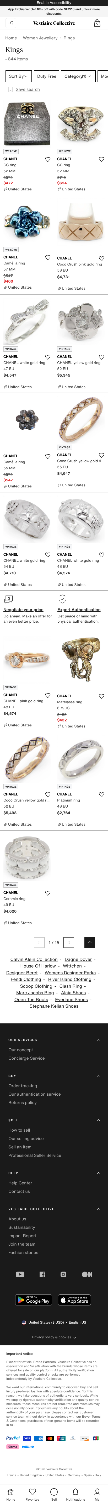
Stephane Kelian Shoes (54, 1006)
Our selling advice (26, 1138)
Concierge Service (26, 1058)
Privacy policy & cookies (51, 1337)
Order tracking (22, 1086)
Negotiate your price (23, 609)
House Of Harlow (38, 966)
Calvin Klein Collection (34, 959)
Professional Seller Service (34, 1155)
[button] (97, 23)
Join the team (21, 1244)
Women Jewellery (40, 38)
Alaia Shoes (73, 993)
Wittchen (72, 966)
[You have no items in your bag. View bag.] (97, 23)
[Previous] (39, 942)
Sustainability (21, 1227)
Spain (88, 1475)
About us (17, 1219)
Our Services (22, 1040)
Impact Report (22, 1235)
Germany (74, 1475)
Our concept (20, 1050)
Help (13, 1173)
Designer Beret (22, 973)
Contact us (19, 1191)
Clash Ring (71, 986)
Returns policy (22, 1102)
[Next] (68, 942)
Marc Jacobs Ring (35, 993)
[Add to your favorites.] (48, 159)
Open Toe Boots (31, 999)
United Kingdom (31, 1475)
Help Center (20, 1183)
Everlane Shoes (71, 999)
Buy (12, 1076)
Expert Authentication (79, 609)
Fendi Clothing (26, 979)
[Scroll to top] (89, 942)
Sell (13, 1120)
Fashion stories (23, 1252)
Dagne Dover (78, 959)
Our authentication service (34, 1094)
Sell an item (19, 1147)
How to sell (19, 1130)
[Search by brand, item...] (10, 23)
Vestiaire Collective (31, 1209)
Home (11, 38)
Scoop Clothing (36, 986)
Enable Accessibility (54, 3)
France (11, 1475)
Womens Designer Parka (70, 973)
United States (55, 1475)
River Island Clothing (69, 979)
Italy (98, 1475)
